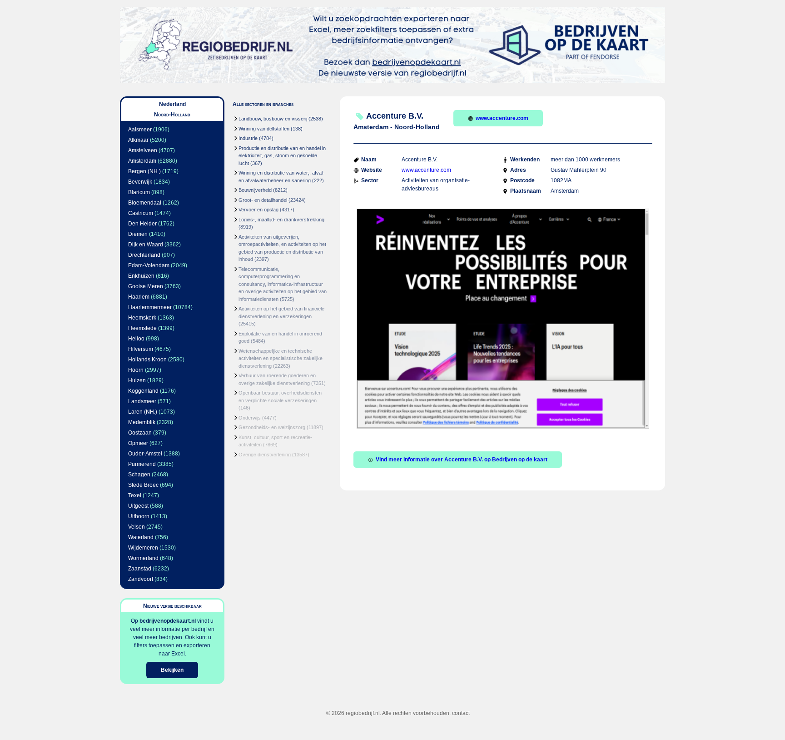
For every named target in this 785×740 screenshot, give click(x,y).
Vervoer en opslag (258, 209)
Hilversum (140, 349)
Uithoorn (138, 516)
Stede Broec (143, 485)
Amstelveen (142, 150)
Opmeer (138, 443)
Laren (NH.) (142, 412)
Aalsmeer (140, 129)
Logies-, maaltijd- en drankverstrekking (281, 219)
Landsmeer (142, 401)
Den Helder (142, 223)
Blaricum (139, 192)
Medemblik (141, 422)
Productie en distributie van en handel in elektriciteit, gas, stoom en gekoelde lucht (282, 155)
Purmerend (142, 464)
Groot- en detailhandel (262, 200)
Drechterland (144, 255)
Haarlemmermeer (150, 307)
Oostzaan (140, 433)
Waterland (141, 537)
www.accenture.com (502, 118)
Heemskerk (142, 318)
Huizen (137, 380)
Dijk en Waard (145, 244)
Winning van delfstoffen (263, 128)
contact (461, 713)
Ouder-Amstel (145, 453)
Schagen (139, 474)
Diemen (138, 234)
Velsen (136, 527)
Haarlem (138, 297)
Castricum (140, 213)
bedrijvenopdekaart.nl (167, 621)
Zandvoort (140, 579)
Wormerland (143, 558)
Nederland (172, 104)
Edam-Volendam (148, 265)
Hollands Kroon (147, 359)
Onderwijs (249, 417)
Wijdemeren (143, 548)
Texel (134, 495)
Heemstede (142, 328)
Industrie (248, 138)
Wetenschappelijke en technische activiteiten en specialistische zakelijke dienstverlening (280, 358)
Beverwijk (140, 182)
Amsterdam (142, 161)
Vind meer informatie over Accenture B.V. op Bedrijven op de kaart (461, 459)
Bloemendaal (144, 203)
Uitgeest (138, 506)
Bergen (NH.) (144, 171)
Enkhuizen (141, 276)
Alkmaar (138, 140)
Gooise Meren (145, 286)
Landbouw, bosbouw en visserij (272, 118)
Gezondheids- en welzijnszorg (271, 427)
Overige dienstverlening (264, 454)
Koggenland (143, 391)
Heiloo (136, 338)
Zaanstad (139, 568)
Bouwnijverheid (255, 190)
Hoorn (136, 370)
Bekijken (172, 670)
